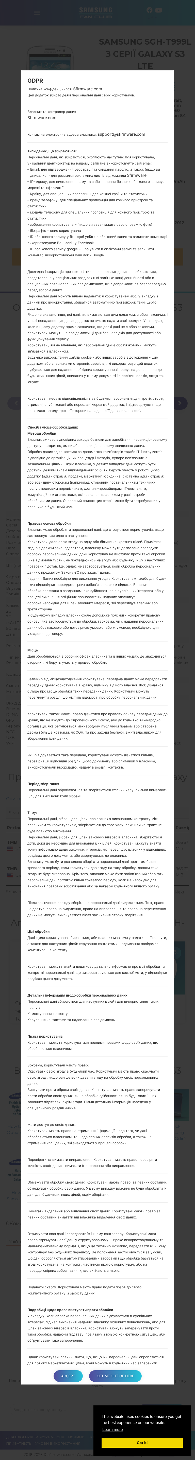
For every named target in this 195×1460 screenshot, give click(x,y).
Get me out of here (115, 1376)
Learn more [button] (112, 1429)
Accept (68, 1376)
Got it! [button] (142, 1443)
